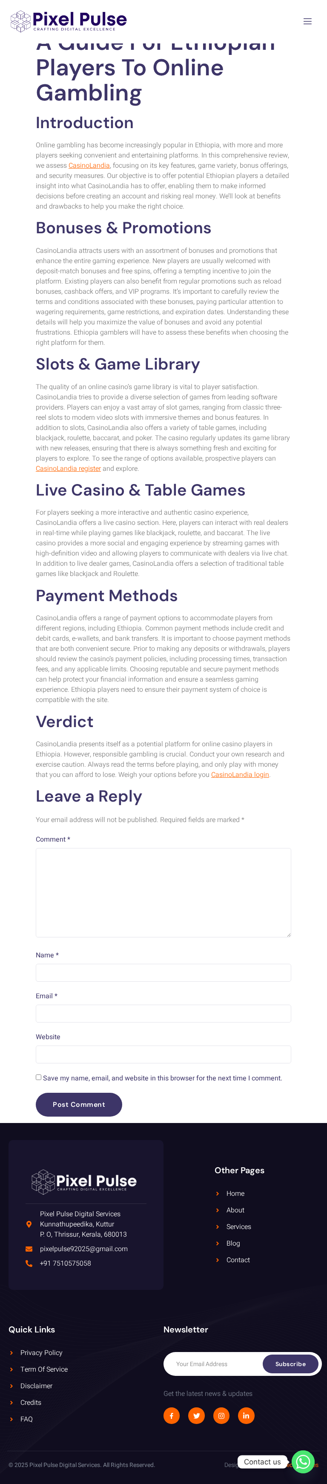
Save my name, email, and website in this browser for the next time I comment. (162, 1078)
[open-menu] (307, 21)
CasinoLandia (89, 165)
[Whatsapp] (303, 1461)
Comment (53, 839)
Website (48, 1037)
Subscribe (290, 1364)
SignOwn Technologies (288, 1465)
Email (46, 996)
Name (47, 955)
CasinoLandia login (240, 775)
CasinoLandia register (68, 469)
